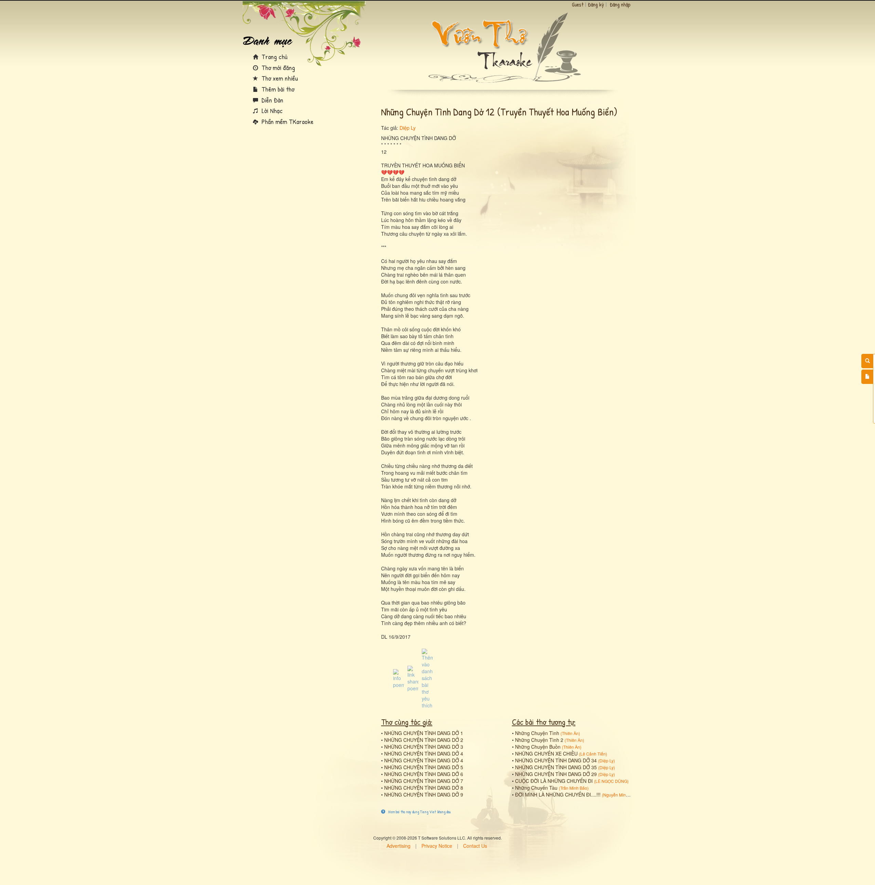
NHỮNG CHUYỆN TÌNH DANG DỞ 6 (423, 774)
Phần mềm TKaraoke (286, 121)
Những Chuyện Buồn (538, 746)
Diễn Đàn (271, 100)
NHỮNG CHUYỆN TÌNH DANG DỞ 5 (423, 767)
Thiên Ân (570, 733)
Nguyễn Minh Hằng (621, 795)
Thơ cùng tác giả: (406, 721)
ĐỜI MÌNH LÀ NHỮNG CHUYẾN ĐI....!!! (558, 794)
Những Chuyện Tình (537, 733)
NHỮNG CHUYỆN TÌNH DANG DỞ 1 (423, 733)
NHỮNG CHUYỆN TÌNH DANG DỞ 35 (556, 767)
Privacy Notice (436, 845)
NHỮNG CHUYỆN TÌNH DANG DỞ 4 (423, 753)
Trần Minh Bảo (573, 788)
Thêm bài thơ (277, 89)
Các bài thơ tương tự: (544, 721)
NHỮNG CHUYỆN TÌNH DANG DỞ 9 (423, 794)
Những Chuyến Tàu (536, 787)
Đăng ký (596, 4)
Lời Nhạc (271, 110)
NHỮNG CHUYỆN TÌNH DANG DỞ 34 (556, 760)
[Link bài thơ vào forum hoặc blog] (412, 678)
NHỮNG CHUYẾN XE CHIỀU (546, 753)
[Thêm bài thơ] (867, 377)
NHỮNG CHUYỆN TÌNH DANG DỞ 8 (423, 787)
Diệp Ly (408, 127)
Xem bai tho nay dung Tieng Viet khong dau (419, 812)
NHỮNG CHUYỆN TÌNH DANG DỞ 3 (423, 746)
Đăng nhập (620, 4)
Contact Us (475, 845)
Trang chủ (273, 56)
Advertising (398, 845)
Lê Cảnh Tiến (593, 754)
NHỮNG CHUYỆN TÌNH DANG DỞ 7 (423, 780)
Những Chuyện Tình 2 (539, 739)
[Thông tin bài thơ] (398, 678)
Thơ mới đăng (277, 67)
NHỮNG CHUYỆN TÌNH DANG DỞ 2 (423, 739)
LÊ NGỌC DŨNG (611, 781)
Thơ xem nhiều (279, 78)
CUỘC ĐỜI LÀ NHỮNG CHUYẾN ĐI (554, 780)
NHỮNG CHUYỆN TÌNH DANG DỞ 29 (556, 774)
